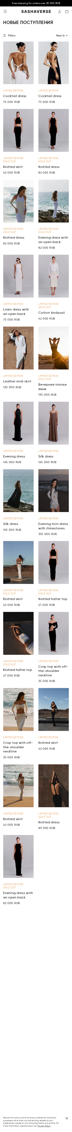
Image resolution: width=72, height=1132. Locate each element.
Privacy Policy (44, 1126)
